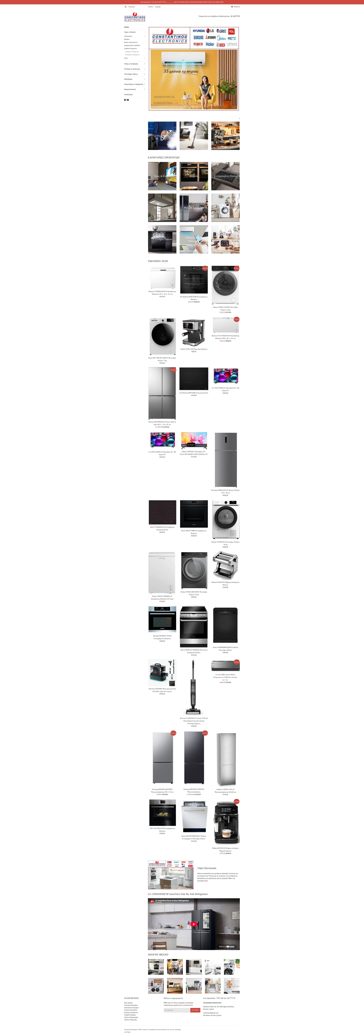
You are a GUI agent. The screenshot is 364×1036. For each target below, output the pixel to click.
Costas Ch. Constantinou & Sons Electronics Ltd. (155, 1029)
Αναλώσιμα (128, 94)
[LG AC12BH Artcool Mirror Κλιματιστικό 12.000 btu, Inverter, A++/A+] (225, 665)
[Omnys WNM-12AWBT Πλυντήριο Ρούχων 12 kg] (225, 285)
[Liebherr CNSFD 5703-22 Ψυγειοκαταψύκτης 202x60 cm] (225, 758)
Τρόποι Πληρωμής (130, 1020)
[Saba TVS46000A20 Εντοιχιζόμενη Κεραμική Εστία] (162, 512)
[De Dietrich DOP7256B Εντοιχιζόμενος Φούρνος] (193, 279)
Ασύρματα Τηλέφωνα (132, 51)
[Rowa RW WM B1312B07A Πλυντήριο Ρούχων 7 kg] (162, 336)
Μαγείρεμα (134, 79)
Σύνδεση (150, 6)
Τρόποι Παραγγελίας (131, 1017)
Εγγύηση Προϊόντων (131, 1012)
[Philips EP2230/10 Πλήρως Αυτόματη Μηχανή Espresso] (225, 822)
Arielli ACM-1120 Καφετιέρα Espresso (193, 349)
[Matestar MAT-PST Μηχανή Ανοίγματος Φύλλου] (225, 565)
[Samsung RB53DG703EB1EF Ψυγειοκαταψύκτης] (194, 758)
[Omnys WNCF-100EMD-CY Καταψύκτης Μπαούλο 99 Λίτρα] (162, 572)
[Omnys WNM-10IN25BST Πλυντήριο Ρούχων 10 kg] (193, 570)
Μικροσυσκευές (134, 89)
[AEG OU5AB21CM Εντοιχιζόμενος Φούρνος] (162, 812)
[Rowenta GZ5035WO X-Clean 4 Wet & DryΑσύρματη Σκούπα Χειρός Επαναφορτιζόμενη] (193, 687)
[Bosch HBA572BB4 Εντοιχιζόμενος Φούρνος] (193, 513)
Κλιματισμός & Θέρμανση (134, 84)
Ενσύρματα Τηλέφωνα (132, 54)
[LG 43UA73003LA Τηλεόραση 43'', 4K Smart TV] (162, 440)
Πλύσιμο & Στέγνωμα (134, 69)
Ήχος (134, 58)
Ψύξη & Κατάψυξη (134, 64)
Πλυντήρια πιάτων (134, 74)
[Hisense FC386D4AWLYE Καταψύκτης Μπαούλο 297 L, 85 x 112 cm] (162, 277)
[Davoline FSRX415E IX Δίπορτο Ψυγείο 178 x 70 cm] (225, 459)
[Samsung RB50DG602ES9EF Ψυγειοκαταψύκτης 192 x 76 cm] (162, 758)
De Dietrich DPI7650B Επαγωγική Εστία (194, 393)
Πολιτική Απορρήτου (131, 1005)
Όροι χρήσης (128, 1003)
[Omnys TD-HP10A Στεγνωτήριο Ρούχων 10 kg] (225, 519)
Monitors (127, 39)
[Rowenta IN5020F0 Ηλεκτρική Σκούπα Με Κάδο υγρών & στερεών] (162, 672)
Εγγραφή (157, 6)
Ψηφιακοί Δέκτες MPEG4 (132, 45)
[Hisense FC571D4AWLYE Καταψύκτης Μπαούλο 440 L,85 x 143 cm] (225, 325)
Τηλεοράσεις (134, 36)
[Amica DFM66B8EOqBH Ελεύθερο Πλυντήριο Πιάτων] (225, 625)
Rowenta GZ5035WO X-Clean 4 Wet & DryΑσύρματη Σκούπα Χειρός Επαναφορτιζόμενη (194, 720)
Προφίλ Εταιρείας (130, 1015)
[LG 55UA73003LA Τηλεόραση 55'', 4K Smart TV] (225, 376)
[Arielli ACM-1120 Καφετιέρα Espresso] (193, 331)
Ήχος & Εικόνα (134, 32)
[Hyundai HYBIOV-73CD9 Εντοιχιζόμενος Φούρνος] (162, 620)
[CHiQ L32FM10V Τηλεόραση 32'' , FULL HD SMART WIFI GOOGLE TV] (193, 440)
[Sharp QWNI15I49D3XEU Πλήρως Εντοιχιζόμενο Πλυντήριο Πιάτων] (193, 816)
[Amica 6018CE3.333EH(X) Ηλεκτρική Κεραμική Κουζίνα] (193, 627)
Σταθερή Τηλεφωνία (134, 48)
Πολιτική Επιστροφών (131, 1008)
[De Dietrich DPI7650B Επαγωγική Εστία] (193, 379)
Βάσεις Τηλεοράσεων (131, 42)
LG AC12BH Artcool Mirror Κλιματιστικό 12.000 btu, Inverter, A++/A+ (225, 677)
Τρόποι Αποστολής (130, 1010)
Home (126, 27)
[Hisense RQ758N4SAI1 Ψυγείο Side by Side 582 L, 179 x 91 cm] (162, 393)
